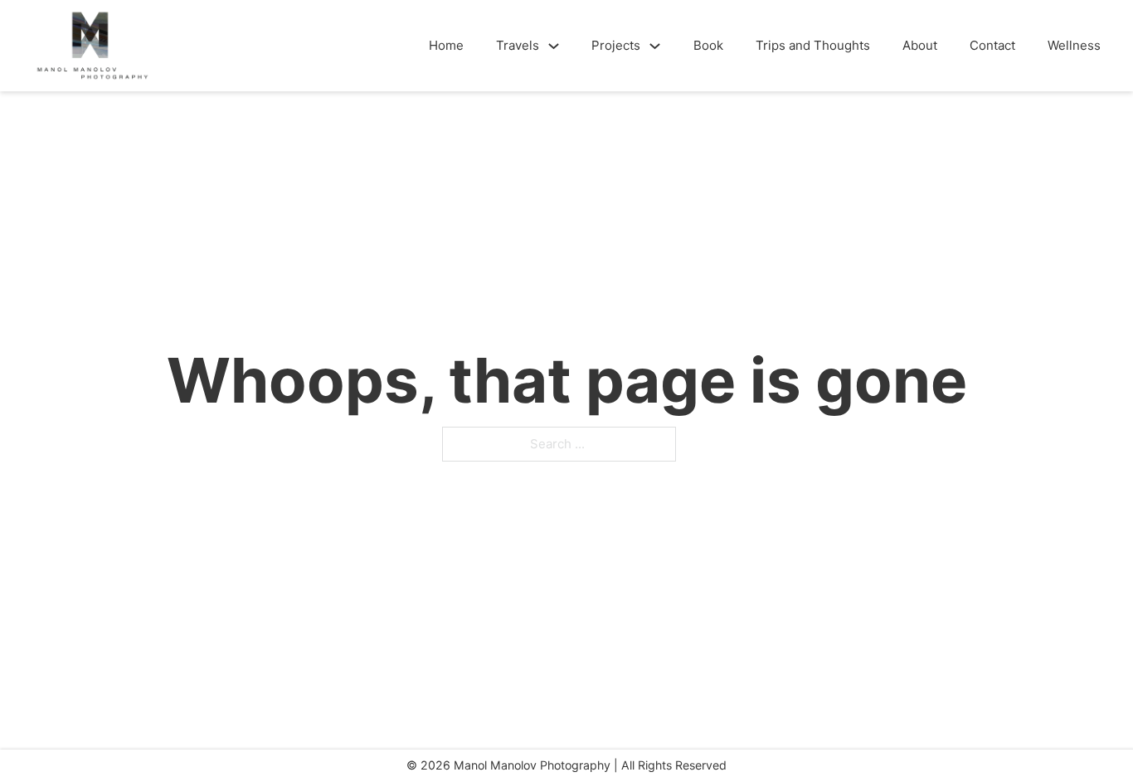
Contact (992, 45)
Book (708, 45)
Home (446, 45)
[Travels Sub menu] (553, 46)
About (919, 45)
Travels (517, 45)
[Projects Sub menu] (655, 46)
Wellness (1074, 45)
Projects (615, 45)
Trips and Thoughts (813, 45)
